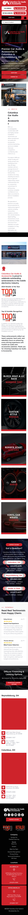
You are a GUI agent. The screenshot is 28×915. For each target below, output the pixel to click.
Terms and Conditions (14, 856)
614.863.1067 (16, 579)
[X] (9, 814)
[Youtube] (15, 814)
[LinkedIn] (19, 814)
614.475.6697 (16, 592)
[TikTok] (22, 814)
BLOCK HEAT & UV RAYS (14, 377)
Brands (14, 842)
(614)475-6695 (10, 792)
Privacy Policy (14, 854)
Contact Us (14, 837)
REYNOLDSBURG (8, 13)
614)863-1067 (14, 903)
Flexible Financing (14, 839)
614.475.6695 (16, 566)
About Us (14, 844)
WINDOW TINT (14, 382)
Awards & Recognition (14, 852)
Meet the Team (14, 849)
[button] (25, 17)
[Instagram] (12, 814)
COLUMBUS (7, 8)
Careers (14, 846)
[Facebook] (5, 814)
